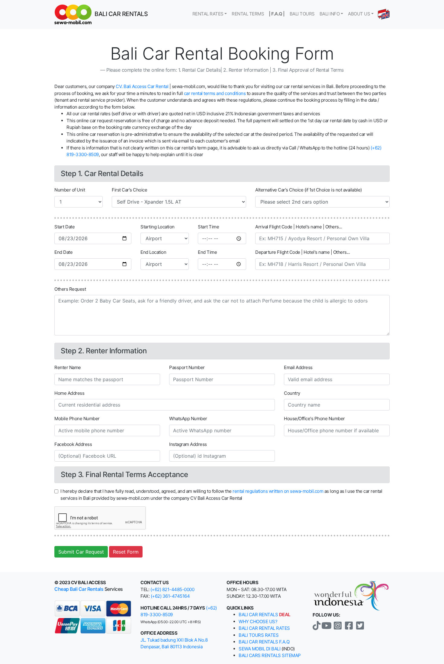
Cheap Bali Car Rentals (78, 589)
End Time (207, 252)
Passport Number (187, 367)
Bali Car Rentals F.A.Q (264, 642)
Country (292, 393)
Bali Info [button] (330, 14)
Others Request (70, 289)
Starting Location (157, 227)
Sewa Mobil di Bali (259, 649)
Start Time (208, 227)
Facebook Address (73, 444)
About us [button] (359, 14)
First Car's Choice (129, 190)
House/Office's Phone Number (314, 418)
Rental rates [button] (208, 14)
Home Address (69, 393)
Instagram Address (188, 444)
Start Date (64, 227)
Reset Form (126, 552)
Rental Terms (248, 14)
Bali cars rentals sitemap (270, 655)
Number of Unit (69, 190)
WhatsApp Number (188, 418)
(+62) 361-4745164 (170, 596)
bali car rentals (265, 614)
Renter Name (67, 367)
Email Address (298, 367)
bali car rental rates (264, 628)
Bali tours (302, 14)
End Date (63, 252)
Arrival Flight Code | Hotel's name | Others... (298, 227)
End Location (153, 252)
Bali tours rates (258, 635)
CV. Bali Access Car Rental (142, 86)
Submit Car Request (81, 552)
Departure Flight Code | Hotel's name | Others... (302, 252)
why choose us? (258, 621)
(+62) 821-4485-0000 (172, 589)
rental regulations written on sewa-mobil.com (278, 491)
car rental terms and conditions (215, 93)
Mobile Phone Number (77, 418)
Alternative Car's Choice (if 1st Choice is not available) (308, 190)
